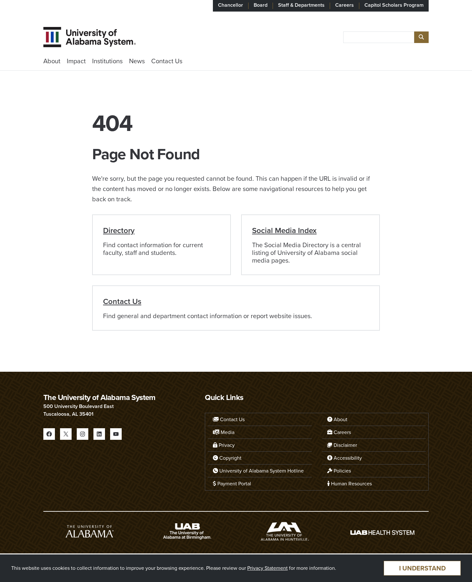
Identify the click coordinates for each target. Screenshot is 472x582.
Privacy (226, 445)
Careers (344, 5)
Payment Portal (233, 483)
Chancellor (230, 5)
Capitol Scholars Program (394, 5)
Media (226, 432)
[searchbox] (378, 37)
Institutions (107, 61)
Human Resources (351, 483)
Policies (341, 470)
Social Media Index (284, 230)
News (137, 61)
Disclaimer (344, 445)
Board (260, 5)
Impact (76, 61)
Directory (119, 230)
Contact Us (166, 61)
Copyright (229, 458)
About (51, 61)
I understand (422, 568)
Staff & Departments (301, 5)
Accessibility (347, 458)
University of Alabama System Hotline (261, 470)
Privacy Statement (267, 568)
